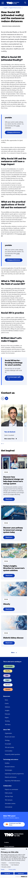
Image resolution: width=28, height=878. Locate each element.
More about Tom (9, 438)
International (8, 807)
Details (2, 869)
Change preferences (13, 132)
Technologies (8, 770)
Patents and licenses (10, 777)
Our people (8, 744)
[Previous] (2, 398)
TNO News (8, 724)
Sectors (7, 684)
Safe (6, 675)
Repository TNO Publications (12, 780)
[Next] (6, 398)
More (13, 652)
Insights (7, 710)
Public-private (8, 793)
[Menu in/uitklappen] (2, 3)
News (6, 700)
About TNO (6, 729)
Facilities (7, 763)
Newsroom (6, 696)
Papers (7, 717)
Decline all (21, 873)
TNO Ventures (8, 800)
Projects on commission (11, 789)
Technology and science (10, 759)
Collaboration (7, 786)
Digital (7, 680)
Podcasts (7, 714)
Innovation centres (10, 803)
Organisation (8, 733)
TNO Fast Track (9, 796)
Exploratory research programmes (14, 773)
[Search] (25, 2)
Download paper (15, 378)
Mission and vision (10, 737)
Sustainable (9, 666)
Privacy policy (12, 869)
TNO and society (9, 747)
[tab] (1, 443)
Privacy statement (9, 846)
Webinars (7, 707)
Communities (8, 751)
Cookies (6, 842)
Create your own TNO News (15, 824)
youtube (8, 118)
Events (7, 703)
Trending (7, 721)
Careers (7, 689)
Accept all (7, 873)
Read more (9, 500)
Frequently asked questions (12, 754)
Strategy (7, 740)
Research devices (10, 766)
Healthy (7, 671)
